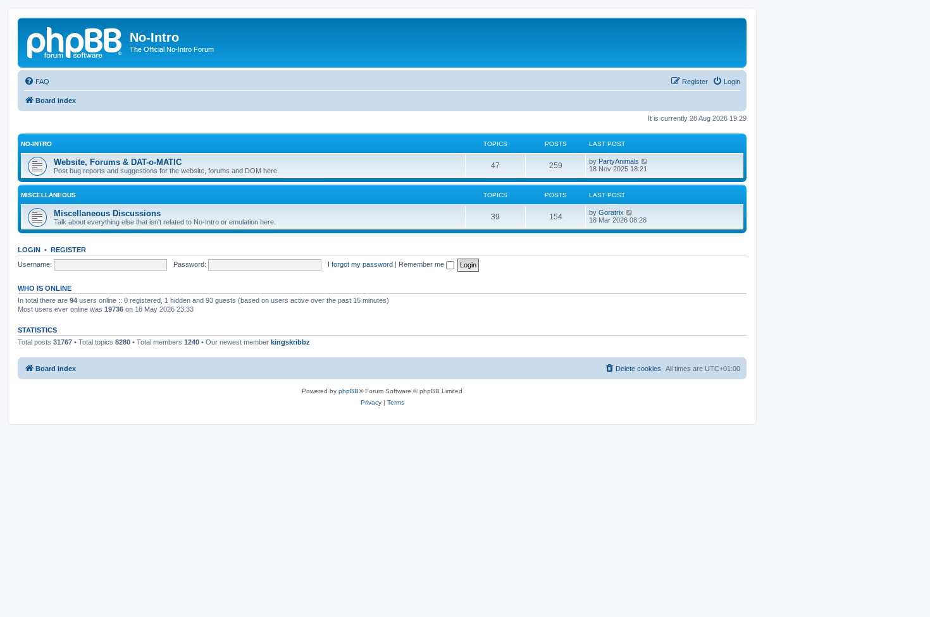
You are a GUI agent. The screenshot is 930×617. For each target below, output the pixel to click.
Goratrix (611, 212)
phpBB (348, 391)
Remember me (422, 264)
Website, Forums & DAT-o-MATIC (118, 162)
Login (29, 250)
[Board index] (75, 41)
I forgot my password (360, 264)
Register (68, 250)
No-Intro (36, 143)
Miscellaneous (48, 195)
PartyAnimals (618, 161)
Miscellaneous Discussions (107, 213)
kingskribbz (290, 342)
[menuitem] (36, 81)
